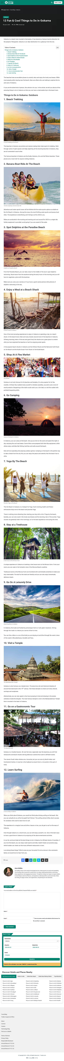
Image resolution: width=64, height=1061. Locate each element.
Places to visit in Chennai (8, 994)
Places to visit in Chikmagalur (9, 996)
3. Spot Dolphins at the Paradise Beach (17, 55)
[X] (27, 860)
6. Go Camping (11, 61)
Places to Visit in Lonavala (32, 996)
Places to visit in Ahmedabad (9, 983)
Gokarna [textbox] (31, 941)
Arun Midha (18, 868)
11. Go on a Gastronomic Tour (15, 71)
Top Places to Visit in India (8, 976)
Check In (7, 945)
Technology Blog (5, 1029)
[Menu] (2, 3)
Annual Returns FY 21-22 (7, 1048)
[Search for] (52, 3)
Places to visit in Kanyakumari (33, 992)
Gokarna (18, 9)
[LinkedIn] (30, 860)
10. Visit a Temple (11, 69)
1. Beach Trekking (11, 52)
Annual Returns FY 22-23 (7, 1046)
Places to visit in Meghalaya (55, 989)
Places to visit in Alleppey (8, 985)
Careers (3, 1026)
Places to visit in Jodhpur (32, 989)
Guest (6, 952)
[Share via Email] (42, 860)
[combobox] (32, 941)
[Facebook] (23, 860)
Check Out (35, 945)
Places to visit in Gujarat (31, 985)
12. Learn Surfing (11, 73)
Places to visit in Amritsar (8, 987)
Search (32, 959)
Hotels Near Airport (31, 976)
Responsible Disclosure (7, 1040)
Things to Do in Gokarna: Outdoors (14, 50)
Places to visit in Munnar (55, 992)
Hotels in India (21, 976)
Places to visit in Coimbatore (9, 998)
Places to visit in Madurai (55, 981)
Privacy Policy (4, 1038)
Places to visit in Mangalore (55, 987)
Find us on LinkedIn (6, 1031)
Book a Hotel (58, 2)
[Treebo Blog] (9, 2)
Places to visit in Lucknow (32, 998)
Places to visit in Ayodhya (8, 989)
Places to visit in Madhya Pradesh (34, 1000)
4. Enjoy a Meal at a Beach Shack (15, 57)
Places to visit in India (31, 987)
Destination (8, 938)
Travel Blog (12, 9)
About (2, 1021)
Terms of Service (5, 1035)
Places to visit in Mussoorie (55, 994)
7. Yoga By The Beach (12, 63)
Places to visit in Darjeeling (32, 981)
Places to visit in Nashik (54, 1000)
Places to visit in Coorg (8, 1000)
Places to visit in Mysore (55, 996)
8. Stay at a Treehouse (13, 65)
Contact (3, 1023)
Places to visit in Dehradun (32, 983)
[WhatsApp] (34, 860)
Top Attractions (57, 976)
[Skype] (38, 860)
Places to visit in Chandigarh (9, 992)
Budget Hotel (5, 9)
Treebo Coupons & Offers (7, 1017)
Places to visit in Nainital (55, 998)
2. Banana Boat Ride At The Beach (16, 53)
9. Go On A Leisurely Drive (14, 67)
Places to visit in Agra (8, 981)
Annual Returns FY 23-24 (7, 1043)
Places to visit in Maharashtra (56, 985)
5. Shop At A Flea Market (13, 59)
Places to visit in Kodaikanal (32, 994)
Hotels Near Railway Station (45, 976)
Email (5, 918)
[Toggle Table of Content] (56, 47)
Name (5, 911)
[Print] (46, 860)
